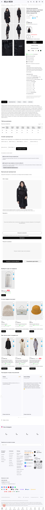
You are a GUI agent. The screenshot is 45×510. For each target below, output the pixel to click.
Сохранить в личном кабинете (12, 261)
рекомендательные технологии (22, 500)
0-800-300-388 (4, 480)
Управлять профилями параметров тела (10, 167)
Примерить (22, 237)
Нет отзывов (31, 15)
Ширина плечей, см (34, 141)
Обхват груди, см (4, 141)
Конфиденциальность (34, 497)
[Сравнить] (33, 17)
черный (29, 30)
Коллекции (3, 459)
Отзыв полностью (6, 414)
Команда (10, 456)
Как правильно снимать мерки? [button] (6, 152)
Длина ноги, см (4, 147)
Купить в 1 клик (34, 45)
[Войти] (33, 1)
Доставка (30, 101)
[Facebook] (2, 487)
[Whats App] (15, 487)
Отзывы (19, 101)
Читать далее (25, 505)
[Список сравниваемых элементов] (36, 1)
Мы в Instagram (7, 427)
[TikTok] (10, 487)
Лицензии (11, 463)
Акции (2, 456)
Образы (2, 461)
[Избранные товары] (39, 1)
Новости (10, 458)
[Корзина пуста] (42, 1)
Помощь (18, 451)
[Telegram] (6, 487)
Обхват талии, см (12, 141)
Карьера (10, 462)
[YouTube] (8, 487)
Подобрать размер (21, 148)
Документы (11, 465)
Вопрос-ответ (19, 471)
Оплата (24, 101)
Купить (34, 42)
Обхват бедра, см (11, 147)
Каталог (2, 454)
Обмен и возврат (20, 456)
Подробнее (18, 331)
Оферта (41, 497)
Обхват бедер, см (20, 141)
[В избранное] (35, 17)
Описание (4, 101)
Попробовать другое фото (32, 261)
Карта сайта (19, 474)
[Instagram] (4, 487)
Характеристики (12, 101)
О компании (11, 453)
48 (32, 36)
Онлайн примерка (20, 469)
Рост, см (25, 141)
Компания (11, 451)
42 (28, 36)
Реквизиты (19, 472)
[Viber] (13, 487)
